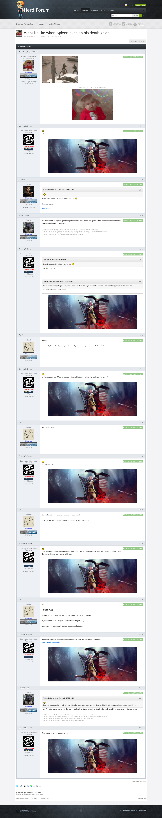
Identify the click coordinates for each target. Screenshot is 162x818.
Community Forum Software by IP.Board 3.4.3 (132, 810)
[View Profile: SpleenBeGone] (28, 139)
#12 (140, 599)
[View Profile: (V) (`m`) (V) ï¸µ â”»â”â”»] (28, 65)
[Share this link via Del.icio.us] (24, 786)
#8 (141, 422)
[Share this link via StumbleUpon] (31, 786)
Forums (85, 10)
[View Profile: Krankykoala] (28, 227)
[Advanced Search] (143, 10)
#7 (141, 369)
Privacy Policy (142, 798)
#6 (141, 335)
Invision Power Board (22, 798)
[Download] (40, 786)
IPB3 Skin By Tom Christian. (28, 811)
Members (94, 10)
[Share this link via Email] (34, 786)
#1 (141, 52)
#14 (140, 688)
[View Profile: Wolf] (28, 347)
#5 (141, 249)
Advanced (144, 15)
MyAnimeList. (46, 208)
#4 (141, 215)
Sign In (131, 5)
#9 (141, 456)
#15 (140, 728)
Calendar (112, 10)
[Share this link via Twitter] (17, 786)
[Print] (37, 786)
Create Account (140, 5)
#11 (140, 543)
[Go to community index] (33, 9)
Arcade (76, 10)
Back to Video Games (139, 781)
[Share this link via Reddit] (28, 786)
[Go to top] (81, 810)
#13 (140, 634)
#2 (141, 126)
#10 (140, 509)
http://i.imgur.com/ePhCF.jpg (52, 642)
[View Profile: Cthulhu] (28, 191)
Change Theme (24, 810)
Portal (103, 10)
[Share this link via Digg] (21, 786)
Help (32, 810)
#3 (141, 179)
